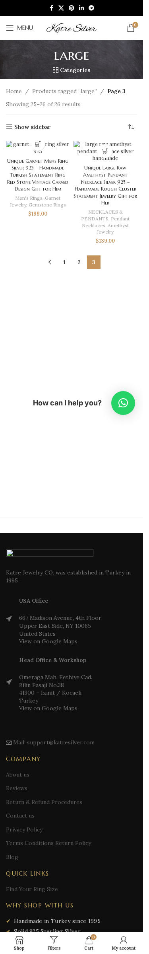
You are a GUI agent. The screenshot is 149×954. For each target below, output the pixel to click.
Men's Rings (29, 198)
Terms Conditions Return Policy (48, 843)
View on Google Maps (48, 641)
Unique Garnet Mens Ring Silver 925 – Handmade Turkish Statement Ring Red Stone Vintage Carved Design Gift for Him (37, 175)
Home (14, 91)
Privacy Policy (24, 829)
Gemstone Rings (47, 205)
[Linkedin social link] (81, 8)
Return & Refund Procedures (44, 802)
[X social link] (61, 8)
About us (17, 774)
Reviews (16, 788)
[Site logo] (71, 27)
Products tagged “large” (64, 91)
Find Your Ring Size (32, 889)
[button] (105, 151)
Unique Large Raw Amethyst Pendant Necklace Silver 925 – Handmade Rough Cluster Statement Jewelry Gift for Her (105, 185)
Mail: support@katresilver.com (54, 742)
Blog (12, 857)
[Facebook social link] (51, 8)
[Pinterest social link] (71, 8)
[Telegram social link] (91, 8)
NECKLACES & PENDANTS (102, 215)
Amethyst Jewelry (113, 228)
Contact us (20, 815)
